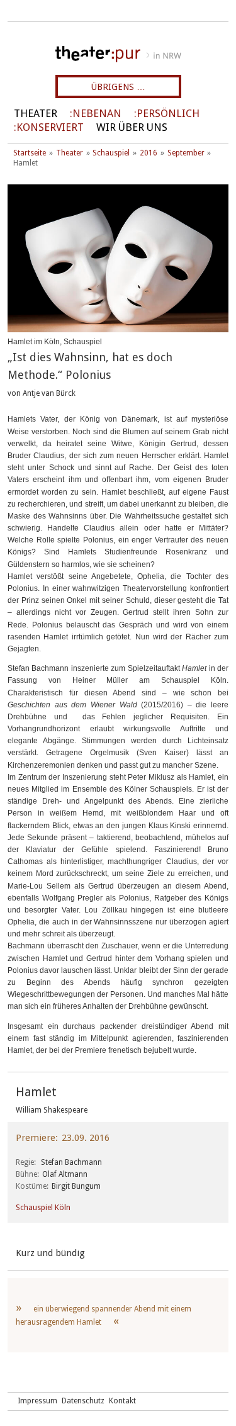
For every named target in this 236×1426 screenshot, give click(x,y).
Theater (35, 114)
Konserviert (50, 127)
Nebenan (96, 114)
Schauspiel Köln (43, 1207)
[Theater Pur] (118, 54)
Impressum (37, 1400)
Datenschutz (83, 1400)
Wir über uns (131, 127)
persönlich (168, 114)
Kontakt (122, 1400)
